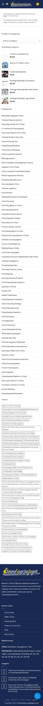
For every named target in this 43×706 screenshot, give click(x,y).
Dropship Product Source (12, 214)
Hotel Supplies (7, 372)
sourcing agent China (9, 540)
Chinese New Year (9, 338)
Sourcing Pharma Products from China (14, 544)
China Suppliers (34, 437)
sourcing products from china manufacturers (17, 547)
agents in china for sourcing (11, 406)
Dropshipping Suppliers (11, 312)
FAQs (6, 630)
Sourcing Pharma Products (12, 278)
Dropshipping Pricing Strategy (12, 471)
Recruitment (9, 634)
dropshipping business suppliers (13, 457)
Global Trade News (9, 295)
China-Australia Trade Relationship (16, 171)
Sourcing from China (10, 222)
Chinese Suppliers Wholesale (13, 342)
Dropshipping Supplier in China (14, 376)
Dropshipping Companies (12, 299)
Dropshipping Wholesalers (12, 393)
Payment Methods (8, 529)
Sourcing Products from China (14, 133)
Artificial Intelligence (10, 261)
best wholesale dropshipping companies (15, 420)
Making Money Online (10, 248)
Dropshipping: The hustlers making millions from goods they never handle (20, 448)
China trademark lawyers (12, 154)
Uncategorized (7, 321)
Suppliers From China (10, 167)
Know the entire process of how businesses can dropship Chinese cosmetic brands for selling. (21, 519)
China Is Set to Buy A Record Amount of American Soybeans (18, 428)
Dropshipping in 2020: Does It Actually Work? (17, 468)
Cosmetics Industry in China (13, 385)
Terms (23, 700)
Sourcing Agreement (10, 210)
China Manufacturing (10, 308)
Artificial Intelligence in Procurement (14, 413)
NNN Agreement (8, 158)
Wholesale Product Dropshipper (14, 197)
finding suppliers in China (10, 478)
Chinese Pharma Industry (12, 120)
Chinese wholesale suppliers (30, 444)
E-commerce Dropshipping (13, 128)
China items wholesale (9, 433)
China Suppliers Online (11, 218)
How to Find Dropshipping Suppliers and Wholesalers (19, 505)
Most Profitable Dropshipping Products (17, 163)
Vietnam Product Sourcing (12, 137)
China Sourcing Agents (11, 363)
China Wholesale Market (11, 329)
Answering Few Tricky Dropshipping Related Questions (20, 409)
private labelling (8, 389)
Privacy (28, 700)
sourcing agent (31, 537)
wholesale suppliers (24, 551)
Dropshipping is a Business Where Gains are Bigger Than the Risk (19, 15)
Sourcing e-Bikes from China (13, 351)
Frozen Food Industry (10, 368)
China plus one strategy (26, 433)
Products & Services (12, 626)
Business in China (9, 286)
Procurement (7, 192)
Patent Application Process (13, 175)
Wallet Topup (9, 617)
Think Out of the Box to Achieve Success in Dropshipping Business (24, 671)
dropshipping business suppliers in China (15, 460)
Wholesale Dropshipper (11, 333)
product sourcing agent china (11, 533)
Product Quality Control (11, 227)
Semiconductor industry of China (13, 537)
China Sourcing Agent (10, 252)
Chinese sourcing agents (12, 239)
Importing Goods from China (13, 124)
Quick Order (9, 612)
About (8, 700)
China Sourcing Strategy (11, 304)
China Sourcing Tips (10, 141)
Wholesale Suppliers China (12, 116)
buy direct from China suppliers (12, 424)
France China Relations (11, 244)
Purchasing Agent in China (12, 231)
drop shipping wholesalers (11, 475)
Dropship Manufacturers (11, 180)
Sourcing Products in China (12, 380)
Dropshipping (7, 274)
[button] (3, 4)
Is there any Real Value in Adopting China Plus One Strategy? (22, 679)
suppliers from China (9, 551)
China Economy (8, 316)
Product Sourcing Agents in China (15, 235)
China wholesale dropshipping (12, 440)
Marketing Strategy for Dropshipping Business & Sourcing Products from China (21, 525)
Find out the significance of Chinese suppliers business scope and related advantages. (20, 491)
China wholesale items (31, 440)
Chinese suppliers (9, 188)
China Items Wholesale (11, 150)
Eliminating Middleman (29, 475)
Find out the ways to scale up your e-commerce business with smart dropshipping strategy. (21, 497)
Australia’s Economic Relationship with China (20, 257)
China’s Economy (8, 325)
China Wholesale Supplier (10, 444)
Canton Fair (6, 291)
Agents (34, 700)
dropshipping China (8, 464)
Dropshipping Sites (9, 265)
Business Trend (8, 355)
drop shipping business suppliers (13, 453)
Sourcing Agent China (10, 184)
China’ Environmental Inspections (15, 359)
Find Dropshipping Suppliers (13, 282)
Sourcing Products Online (12, 269)
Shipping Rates (10, 621)
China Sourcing (8, 201)
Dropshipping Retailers (11, 145)
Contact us (15, 700)
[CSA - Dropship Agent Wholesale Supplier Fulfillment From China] (21, 4)
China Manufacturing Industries (14, 346)
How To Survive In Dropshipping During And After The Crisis (19, 510)
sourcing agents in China (12, 205)
